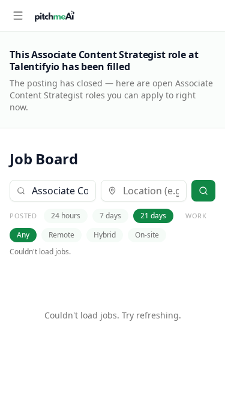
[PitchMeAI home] (55, 15)
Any (23, 235)
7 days (110, 215)
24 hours (65, 215)
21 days (153, 215)
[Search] (203, 190)
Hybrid (105, 235)
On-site (147, 235)
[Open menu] (18, 15)
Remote (61, 235)
